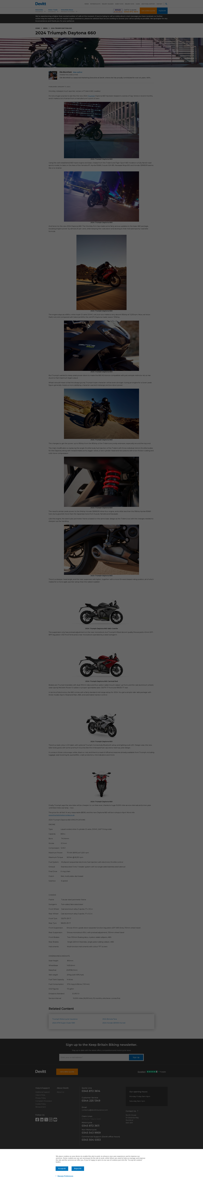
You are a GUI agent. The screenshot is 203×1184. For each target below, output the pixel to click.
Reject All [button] (77, 1168)
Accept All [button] (62, 1168)
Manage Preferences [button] (65, 1176)
